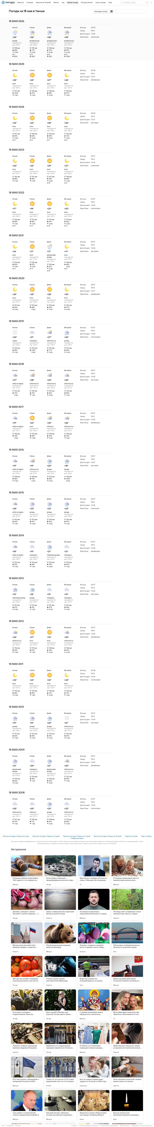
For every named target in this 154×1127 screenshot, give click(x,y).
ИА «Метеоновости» (146, 1125)
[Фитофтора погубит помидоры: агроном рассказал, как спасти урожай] (26, 971)
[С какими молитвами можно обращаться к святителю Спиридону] (93, 1005)
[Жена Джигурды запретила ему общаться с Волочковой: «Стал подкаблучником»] (127, 1005)
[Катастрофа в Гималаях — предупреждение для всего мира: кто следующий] (60, 871)
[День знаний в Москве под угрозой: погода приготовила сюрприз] (60, 1005)
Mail (3, 1125)
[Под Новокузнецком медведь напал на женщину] (60, 938)
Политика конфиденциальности (88, 1125)
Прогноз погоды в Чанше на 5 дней (46, 836)
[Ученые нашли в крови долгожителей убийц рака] (60, 971)
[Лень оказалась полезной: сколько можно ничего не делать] (127, 1072)
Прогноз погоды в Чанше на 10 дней (107, 836)
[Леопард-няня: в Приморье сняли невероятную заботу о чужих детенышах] (127, 904)
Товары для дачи (77, 838)
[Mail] (3, 2)
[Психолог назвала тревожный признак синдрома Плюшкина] (26, 1038)
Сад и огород (146, 836)
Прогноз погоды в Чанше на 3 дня (16, 836)
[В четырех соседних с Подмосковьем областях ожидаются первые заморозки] (26, 1005)
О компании (9, 1125)
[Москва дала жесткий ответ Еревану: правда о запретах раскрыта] (26, 938)
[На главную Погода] (10, 2)
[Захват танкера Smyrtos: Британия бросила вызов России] (60, 904)
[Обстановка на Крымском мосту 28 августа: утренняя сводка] (127, 938)
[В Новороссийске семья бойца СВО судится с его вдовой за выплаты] (26, 871)
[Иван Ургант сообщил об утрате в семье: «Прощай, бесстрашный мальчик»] (93, 871)
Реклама (17, 1125)
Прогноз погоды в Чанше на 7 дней (76, 836)
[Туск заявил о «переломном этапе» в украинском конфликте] (26, 1105)
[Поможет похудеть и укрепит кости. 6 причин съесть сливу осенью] (93, 938)
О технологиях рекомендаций (109, 1125)
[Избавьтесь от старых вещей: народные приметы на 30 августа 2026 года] (60, 1038)
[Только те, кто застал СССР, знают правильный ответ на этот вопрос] (60, 1072)
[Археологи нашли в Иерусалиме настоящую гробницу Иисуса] (93, 1105)
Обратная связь (124, 1125)
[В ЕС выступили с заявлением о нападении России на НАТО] (26, 1072)
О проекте (74, 1125)
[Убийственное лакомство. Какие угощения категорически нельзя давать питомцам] (127, 1038)
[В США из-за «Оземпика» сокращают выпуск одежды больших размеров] (93, 1038)
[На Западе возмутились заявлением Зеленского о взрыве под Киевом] (93, 904)
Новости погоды (131, 836)
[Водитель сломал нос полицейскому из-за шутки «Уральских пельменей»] (93, 971)
